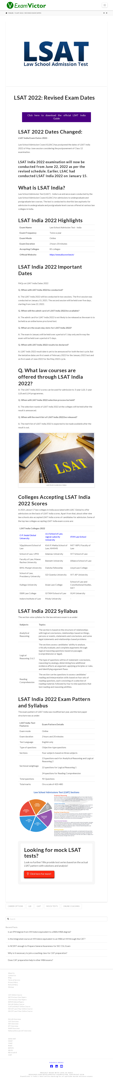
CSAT (10, 1055)
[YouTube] (61, 1066)
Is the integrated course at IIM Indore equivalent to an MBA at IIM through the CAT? (46, 939)
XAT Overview (13, 1024)
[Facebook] (51, 1066)
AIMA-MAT (12, 1039)
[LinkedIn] (56, 1066)
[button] (104, 5)
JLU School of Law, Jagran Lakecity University (54, 536)
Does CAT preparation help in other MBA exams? (30, 960)
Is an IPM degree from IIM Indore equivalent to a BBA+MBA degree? (39, 932)
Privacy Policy (13, 982)
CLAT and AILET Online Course (19, 1006)
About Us (11, 973)
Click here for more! (40, 873)
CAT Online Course (15, 995)
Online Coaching (71, 906)
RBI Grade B (12, 1052)
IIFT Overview (13, 1026)
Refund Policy (13, 985)
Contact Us (12, 975)
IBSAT (10, 1046)
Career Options (15, 906)
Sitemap (11, 987)
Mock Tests (52, 906)
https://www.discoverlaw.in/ (62, 254)
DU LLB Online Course (16, 1004)
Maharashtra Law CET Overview (19, 1031)
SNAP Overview (14, 1028)
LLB (30, 906)
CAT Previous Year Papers (17, 999)
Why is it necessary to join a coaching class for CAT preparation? (37, 953)
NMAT (10, 1041)
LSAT (39, 906)
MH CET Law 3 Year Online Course (20, 1009)
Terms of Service (14, 980)
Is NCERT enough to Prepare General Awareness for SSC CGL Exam (39, 946)
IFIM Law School (78, 536)
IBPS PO (11, 1048)
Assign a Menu (56, 1062)
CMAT (10, 1043)
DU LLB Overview (14, 1019)
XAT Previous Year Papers (17, 997)
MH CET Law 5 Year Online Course (20, 1011)
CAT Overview (13, 1021)
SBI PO (10, 1050)
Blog (9, 978)
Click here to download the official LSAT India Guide (56, 117)
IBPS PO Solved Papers (16, 1002)
